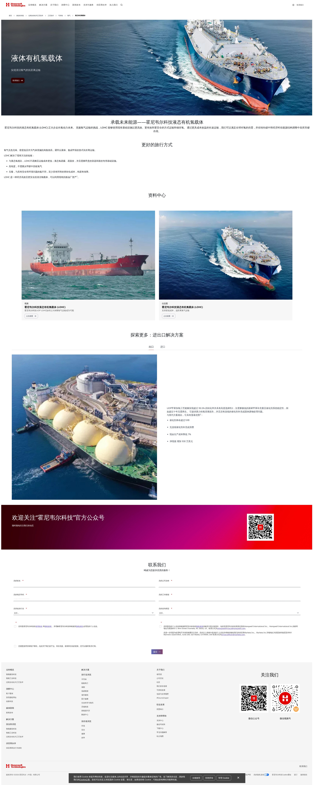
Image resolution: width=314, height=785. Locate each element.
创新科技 (9, 701)
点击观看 (29, 316)
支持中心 (160, 720)
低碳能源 (84, 691)
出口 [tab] (151, 346)
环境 (83, 726)
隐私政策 (48, 626)
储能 (83, 687)
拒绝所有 (209, 778)
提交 (155, 651)
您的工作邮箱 (165, 594)
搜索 (122, 5)
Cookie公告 (84, 779)
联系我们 (300, 5)
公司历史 (160, 678)
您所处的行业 (20, 608)
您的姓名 (18, 580)
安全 (83, 730)
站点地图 (160, 736)
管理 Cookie (223, 778)
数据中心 (84, 714)
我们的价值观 (162, 686)
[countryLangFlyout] (293, 5)
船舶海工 (84, 683)
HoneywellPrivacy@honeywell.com (231, 628)
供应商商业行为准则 (14, 748)
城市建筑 (84, 695)
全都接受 (196, 778)
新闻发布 (9, 712)
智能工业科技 (11, 678)
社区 (158, 682)
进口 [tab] (162, 346)
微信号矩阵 (161, 724)
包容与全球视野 (163, 694)
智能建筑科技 (11, 674)
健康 (83, 733)
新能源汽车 (85, 710)
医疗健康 (84, 699)
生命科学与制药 (87, 703)
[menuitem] (32, 5)
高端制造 (84, 706)
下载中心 (160, 728)
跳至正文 (8, 12)
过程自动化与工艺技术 (14, 682)
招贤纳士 (160, 709)
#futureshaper (163, 698)
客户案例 (9, 693)
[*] (14, 622)
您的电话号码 (20, 594)
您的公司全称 (165, 580)
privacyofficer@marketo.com (233, 634)
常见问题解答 (162, 732)
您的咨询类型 (165, 608)
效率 (83, 737)
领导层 (159, 674)
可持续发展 (161, 690)
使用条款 (39, 626)
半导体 (84, 679)
